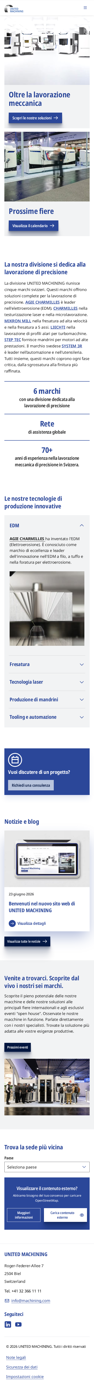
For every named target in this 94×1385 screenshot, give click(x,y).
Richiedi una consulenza (31, 785)
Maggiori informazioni (24, 1215)
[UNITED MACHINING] (13, 7)
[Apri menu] (85, 7)
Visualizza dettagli (31, 923)
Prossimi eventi (17, 1047)
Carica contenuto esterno (62, 1215)
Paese (9, 1157)
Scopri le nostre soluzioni (31, 117)
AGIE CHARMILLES (27, 538)
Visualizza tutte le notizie (23, 941)
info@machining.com (30, 1300)
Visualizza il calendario (30, 225)
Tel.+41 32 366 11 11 (23, 1291)
